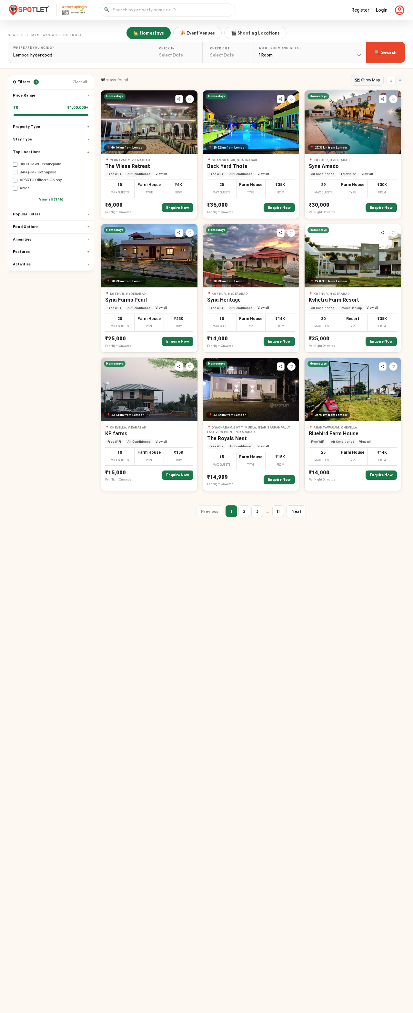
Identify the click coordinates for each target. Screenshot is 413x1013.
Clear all (80, 82)
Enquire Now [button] (177, 207)
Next (296, 511)
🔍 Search (386, 52)
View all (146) (51, 199)
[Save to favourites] (190, 99)
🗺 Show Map (367, 80)
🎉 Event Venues (197, 33)
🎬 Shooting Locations (255, 33)
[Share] (179, 99)
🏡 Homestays (148, 33)
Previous (209, 511)
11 (278, 511)
